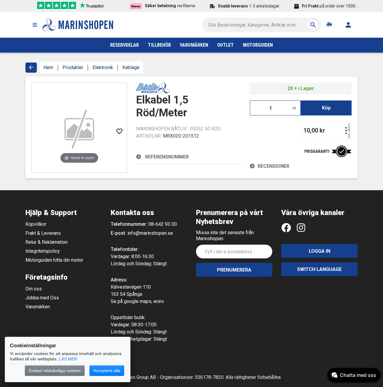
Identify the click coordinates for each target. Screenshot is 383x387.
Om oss (33, 289)
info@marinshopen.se (150, 233)
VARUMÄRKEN (194, 45)
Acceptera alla (106, 370)
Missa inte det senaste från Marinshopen (225, 235)
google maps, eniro (144, 301)
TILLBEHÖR (159, 45)
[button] (34, 25)
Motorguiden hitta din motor (54, 260)
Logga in (319, 251)
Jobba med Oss (42, 298)
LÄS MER (68, 358)
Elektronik (102, 67)
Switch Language (319, 269)
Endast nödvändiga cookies (55, 370)
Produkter (73, 67)
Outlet (225, 45)
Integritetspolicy (42, 251)
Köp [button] (326, 108)
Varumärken (37, 307)
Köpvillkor (35, 224)
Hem (48, 67)
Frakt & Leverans (43, 233)
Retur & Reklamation (46, 242)
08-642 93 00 (162, 224)
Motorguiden (258, 45)
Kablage (130, 67)
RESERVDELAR (124, 45)
